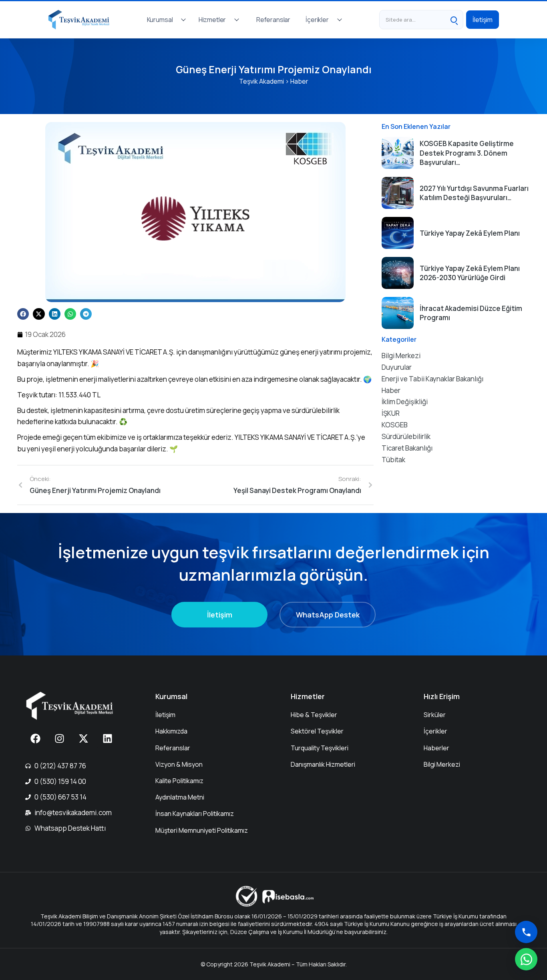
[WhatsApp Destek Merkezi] (526, 959)
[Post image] (398, 153)
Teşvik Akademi (261, 81)
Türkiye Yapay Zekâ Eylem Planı (470, 233)
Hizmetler (212, 19)
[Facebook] (35, 738)
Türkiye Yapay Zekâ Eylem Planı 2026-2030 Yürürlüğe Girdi (470, 273)
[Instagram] (59, 738)
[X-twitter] (83, 738)
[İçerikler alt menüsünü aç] (339, 19)
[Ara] (453, 19)
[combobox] (412, 19)
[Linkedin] (107, 738)
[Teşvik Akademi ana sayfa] (81, 20)
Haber (299, 81)
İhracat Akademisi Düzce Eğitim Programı (471, 313)
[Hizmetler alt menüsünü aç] (236, 19)
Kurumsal (160, 19)
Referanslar (273, 19)
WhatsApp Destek (328, 614)
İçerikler (317, 19)
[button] (23, 314)
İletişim (483, 19)
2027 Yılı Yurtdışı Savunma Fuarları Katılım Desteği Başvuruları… (474, 193)
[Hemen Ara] (526, 932)
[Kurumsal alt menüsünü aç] (183, 19)
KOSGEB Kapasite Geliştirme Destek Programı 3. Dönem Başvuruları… (467, 153)
